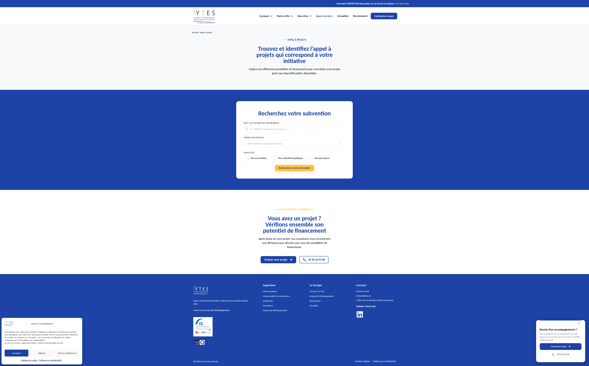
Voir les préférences (67, 353)
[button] (579, 323)
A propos (264, 16)
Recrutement (360, 16)
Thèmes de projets (254, 138)
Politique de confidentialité (50, 360)
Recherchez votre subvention (294, 167)
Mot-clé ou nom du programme (261, 123)
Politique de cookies (29, 360)
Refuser (42, 353)
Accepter (16, 353)
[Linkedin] (359, 314)
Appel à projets (324, 16)
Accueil (195, 32)
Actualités (342, 16)
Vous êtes (302, 16)
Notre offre (283, 16)
